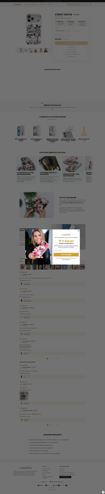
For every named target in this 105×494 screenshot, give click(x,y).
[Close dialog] (78, 231)
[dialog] (103, 492)
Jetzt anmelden (66, 255)
